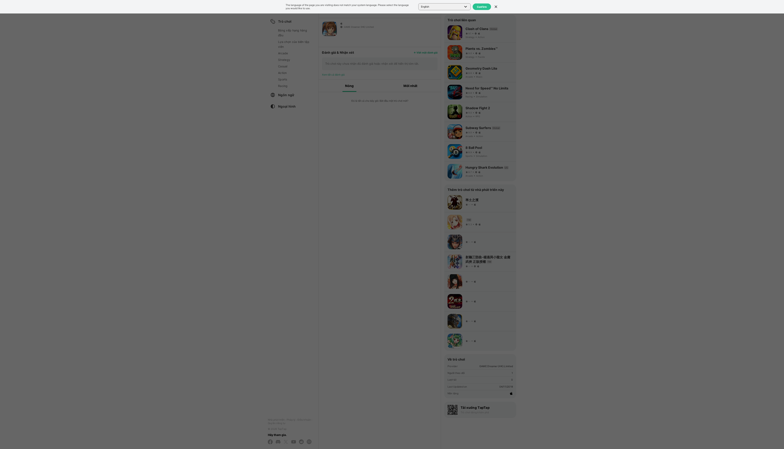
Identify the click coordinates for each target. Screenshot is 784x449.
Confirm (482, 6)
